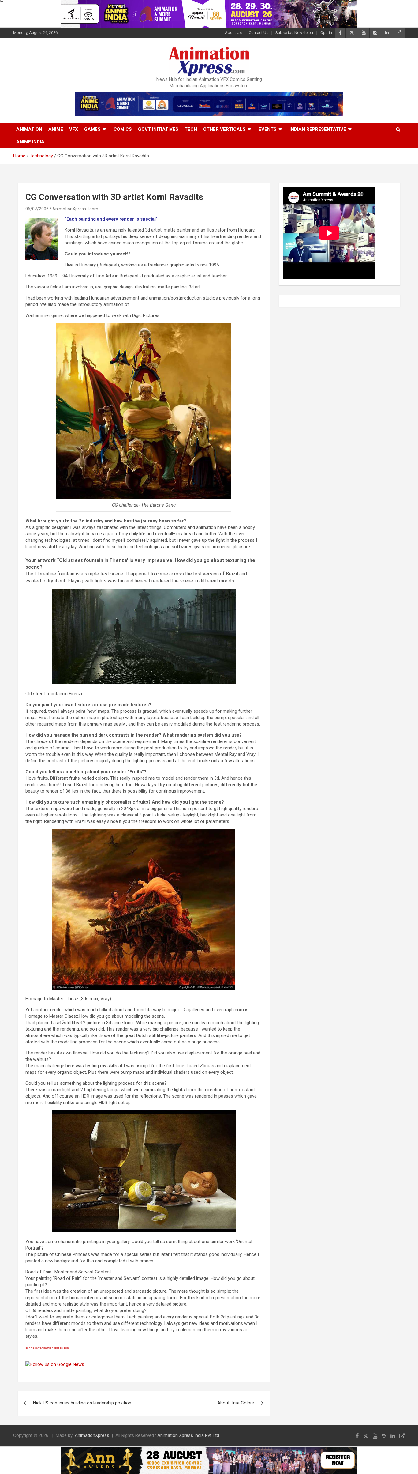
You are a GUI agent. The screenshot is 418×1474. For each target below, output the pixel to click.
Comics (123, 129)
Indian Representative (317, 129)
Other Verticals (224, 129)
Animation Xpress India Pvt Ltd (188, 1435)
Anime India (30, 142)
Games (92, 129)
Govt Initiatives (158, 129)
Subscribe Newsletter (294, 32)
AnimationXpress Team (75, 208)
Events (268, 129)
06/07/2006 (37, 208)
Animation (29, 129)
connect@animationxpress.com (47, 1347)
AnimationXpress (92, 1435)
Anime (55, 129)
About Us (233, 32)
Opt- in (326, 32)
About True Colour (235, 1403)
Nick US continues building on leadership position (82, 1403)
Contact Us (258, 32)
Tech (191, 129)
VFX (73, 129)
